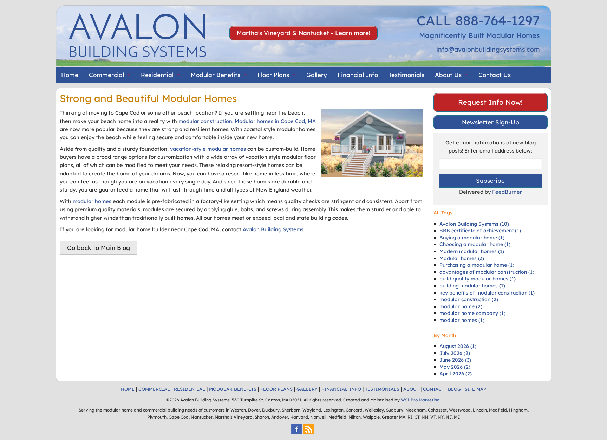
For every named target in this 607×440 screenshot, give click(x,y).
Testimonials (406, 74)
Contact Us (494, 74)
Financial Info (358, 74)
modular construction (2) (468, 299)
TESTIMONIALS (382, 389)
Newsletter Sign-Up (490, 122)
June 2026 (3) (455, 360)
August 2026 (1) (457, 346)
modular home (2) (460, 306)
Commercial (106, 74)
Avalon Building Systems (273, 229)
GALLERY (307, 389)
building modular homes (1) (472, 286)
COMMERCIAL (154, 389)
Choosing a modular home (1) (474, 244)
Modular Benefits (215, 74)
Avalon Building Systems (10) (474, 224)
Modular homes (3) (461, 258)
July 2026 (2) (454, 353)
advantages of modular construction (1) (486, 272)
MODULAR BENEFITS (232, 389)
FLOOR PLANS (276, 389)
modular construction (205, 121)
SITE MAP (475, 389)
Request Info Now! (490, 102)
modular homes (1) (461, 320)
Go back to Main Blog (98, 247)
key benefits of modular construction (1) (487, 293)
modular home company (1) (472, 313)
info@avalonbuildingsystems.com (488, 49)
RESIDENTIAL (189, 389)
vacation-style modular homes (208, 148)
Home (69, 74)
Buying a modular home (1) (471, 237)
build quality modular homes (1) (477, 279)
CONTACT (433, 389)
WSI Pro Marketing (420, 399)
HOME (128, 389)
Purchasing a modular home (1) (476, 265)
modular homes (92, 201)
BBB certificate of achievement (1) (480, 230)
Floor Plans (273, 74)
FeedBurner (507, 191)
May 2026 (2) (454, 367)
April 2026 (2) (455, 373)
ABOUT (411, 389)
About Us (448, 74)
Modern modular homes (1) (471, 251)
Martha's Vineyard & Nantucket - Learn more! (303, 33)
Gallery (316, 74)
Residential (157, 74)
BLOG (454, 389)
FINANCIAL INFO (341, 389)
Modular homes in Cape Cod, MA (275, 121)
